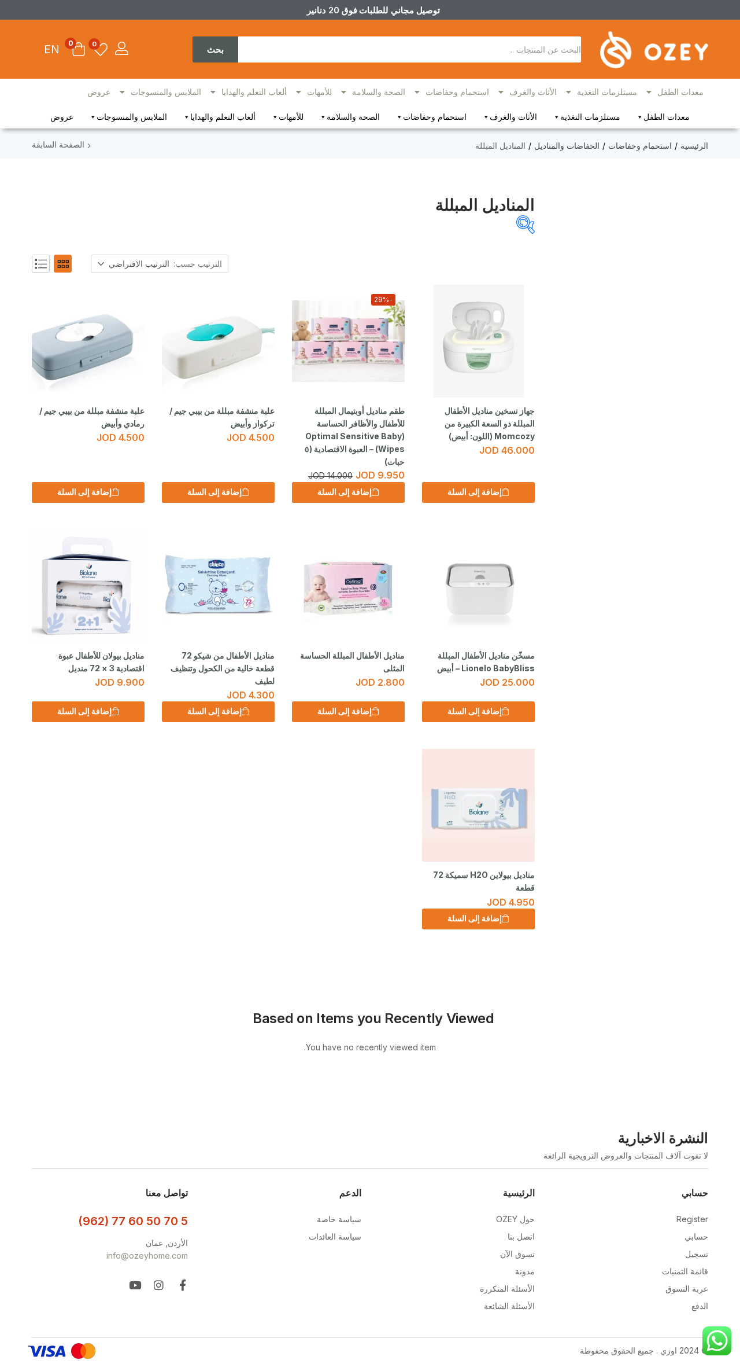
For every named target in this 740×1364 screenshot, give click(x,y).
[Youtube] (135, 1285)
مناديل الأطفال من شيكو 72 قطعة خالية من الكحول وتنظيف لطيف (223, 668)
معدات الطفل (680, 92)
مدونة (525, 1271)
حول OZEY (515, 1219)
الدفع (699, 1306)
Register (692, 1219)
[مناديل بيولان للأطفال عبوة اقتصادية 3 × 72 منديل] (88, 586)
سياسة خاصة (339, 1219)
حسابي (696, 1236)
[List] (41, 264)
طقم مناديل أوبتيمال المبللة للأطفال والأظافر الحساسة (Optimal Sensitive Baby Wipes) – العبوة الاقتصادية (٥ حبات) (355, 436)
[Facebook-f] (182, 1285)
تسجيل (696, 1254)
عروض (98, 92)
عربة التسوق (686, 1288)
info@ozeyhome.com (147, 1255)
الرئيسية (694, 145)
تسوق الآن (517, 1254)
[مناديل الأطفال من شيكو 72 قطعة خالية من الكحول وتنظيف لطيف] (218, 586)
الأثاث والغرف (533, 92)
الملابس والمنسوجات (166, 92)
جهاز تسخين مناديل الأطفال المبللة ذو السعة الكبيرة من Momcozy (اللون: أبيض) (490, 423)
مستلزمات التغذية (607, 92)
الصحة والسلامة (378, 92)
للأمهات (319, 92)
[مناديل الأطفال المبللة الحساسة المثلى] (348, 586)
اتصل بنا (521, 1236)
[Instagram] (158, 1285)
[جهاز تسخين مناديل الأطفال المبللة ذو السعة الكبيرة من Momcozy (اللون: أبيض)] (478, 341)
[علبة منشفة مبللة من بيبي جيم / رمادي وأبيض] (88, 341)
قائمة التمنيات (685, 1271)
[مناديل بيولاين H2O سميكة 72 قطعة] (478, 805)
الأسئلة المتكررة (507, 1288)
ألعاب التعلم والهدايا (254, 92)
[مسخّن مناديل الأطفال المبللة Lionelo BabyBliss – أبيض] (478, 586)
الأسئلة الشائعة (509, 1306)
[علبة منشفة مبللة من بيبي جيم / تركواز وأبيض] (218, 341)
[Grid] (63, 264)
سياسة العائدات (335, 1236)
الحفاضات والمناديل (567, 145)
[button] (79, 50)
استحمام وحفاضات (457, 92)
